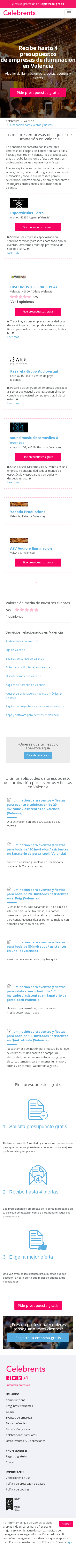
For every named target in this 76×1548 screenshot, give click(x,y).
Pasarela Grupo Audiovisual (34, 371)
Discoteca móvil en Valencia (23, 676)
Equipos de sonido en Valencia (25, 658)
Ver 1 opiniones (22, 301)
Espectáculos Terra (27, 212)
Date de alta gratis (38, 755)
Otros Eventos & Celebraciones (25, 1441)
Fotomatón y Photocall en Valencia (28, 667)
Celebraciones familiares (21, 1435)
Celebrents (12, 121)
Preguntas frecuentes (19, 1406)
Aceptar (66, 1523)
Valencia (29, 121)
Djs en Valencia (15, 650)
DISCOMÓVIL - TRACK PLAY (34, 287)
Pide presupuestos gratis (38, 92)
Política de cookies (17, 1489)
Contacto (12, 1462)
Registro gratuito (16, 1456)
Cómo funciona (15, 1400)
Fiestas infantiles (16, 1423)
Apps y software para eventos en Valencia (32, 715)
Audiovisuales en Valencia (22, 641)
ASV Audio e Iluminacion (31, 548)
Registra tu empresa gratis (38, 1337)
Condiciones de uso (18, 1478)
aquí (69, 1542)
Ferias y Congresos (18, 1429)
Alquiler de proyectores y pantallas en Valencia (35, 706)
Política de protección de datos (25, 1483)
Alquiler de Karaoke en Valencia (25, 685)
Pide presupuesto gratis (38, 1305)
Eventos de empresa (19, 1417)
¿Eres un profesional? (38, 4)
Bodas (10, 1412)
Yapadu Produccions (27, 511)
